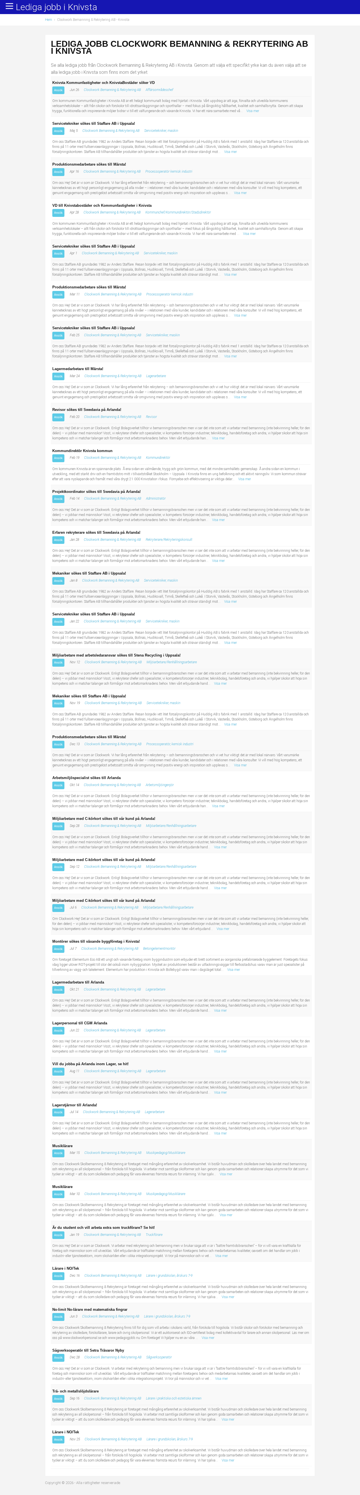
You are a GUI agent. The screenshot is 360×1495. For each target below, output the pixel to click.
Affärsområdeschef (159, 90)
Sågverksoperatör (159, 1357)
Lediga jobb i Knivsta (56, 7)
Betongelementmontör (159, 949)
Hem (48, 20)
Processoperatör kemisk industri (168, 171)
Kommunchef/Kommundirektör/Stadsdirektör (178, 212)
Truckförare (154, 1235)
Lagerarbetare (156, 376)
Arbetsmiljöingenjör (160, 785)
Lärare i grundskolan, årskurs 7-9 (169, 1276)
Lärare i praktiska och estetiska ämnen (173, 1398)
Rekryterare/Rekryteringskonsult (169, 540)
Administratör (156, 498)
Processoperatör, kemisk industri (170, 744)
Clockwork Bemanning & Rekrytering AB (112, 90)
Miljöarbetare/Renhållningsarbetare (172, 662)
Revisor (151, 417)
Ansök (58, 90)
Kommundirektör (158, 458)
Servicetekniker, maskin (161, 131)
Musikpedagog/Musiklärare (165, 1153)
